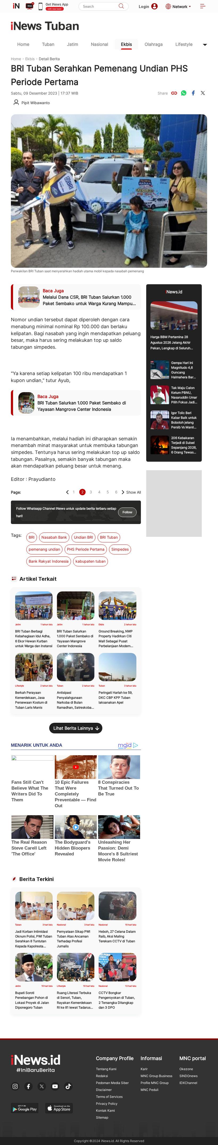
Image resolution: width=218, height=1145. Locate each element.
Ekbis (126, 44)
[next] (123, 492)
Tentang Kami (106, 1069)
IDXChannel (188, 1083)
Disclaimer (104, 1090)
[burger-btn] (203, 6)
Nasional (99, 44)
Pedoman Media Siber (112, 1083)
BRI (32, 537)
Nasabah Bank (54, 537)
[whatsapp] (183, 93)
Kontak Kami (105, 1110)
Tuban (48, 44)
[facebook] (193, 93)
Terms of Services (109, 1097)
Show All (133, 492)
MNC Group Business (156, 1076)
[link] (174, 93)
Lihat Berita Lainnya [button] (73, 728)
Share (163, 93)
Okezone (186, 1069)
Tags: (16, 535)
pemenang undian (44, 549)
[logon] (16, 6)
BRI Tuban (109, 537)
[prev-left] (67, 492)
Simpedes (120, 549)
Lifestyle (183, 44)
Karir (144, 1069)
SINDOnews (188, 1076)
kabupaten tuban (91, 561)
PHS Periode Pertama (85, 549)
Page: (16, 492)
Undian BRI (83, 537)
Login (144, 6)
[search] (121, 6)
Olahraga (154, 44)
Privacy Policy (107, 1104)
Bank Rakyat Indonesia (49, 561)
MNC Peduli (149, 1090)
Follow (127, 512)
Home (23, 44)
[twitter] (203, 93)
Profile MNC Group (155, 1083)
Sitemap (102, 1117)
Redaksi (102, 1076)
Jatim (72, 44)
